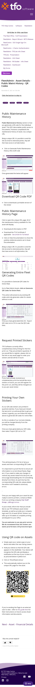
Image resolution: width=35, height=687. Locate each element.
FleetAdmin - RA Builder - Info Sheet (15, 61)
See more (6, 73)
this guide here (23, 610)
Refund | (13, 675)
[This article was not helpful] (10, 642)
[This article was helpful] (5, 642)
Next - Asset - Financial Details (17, 624)
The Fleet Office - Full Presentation (15, 36)
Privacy (3, 677)
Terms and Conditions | (9, 673)
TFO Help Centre (7, 26)
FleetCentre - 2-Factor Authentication (16, 48)
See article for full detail (20, 235)
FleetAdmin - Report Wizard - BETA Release (18, 39)
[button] (31, 14)
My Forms (6, 68)
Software (19, 26)
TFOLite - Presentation (11, 55)
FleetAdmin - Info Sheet (11, 58)
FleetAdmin (28, 26)
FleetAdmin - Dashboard (11, 65)
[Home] (17, 6)
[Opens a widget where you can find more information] (28, 683)
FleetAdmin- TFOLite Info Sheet (14, 51)
